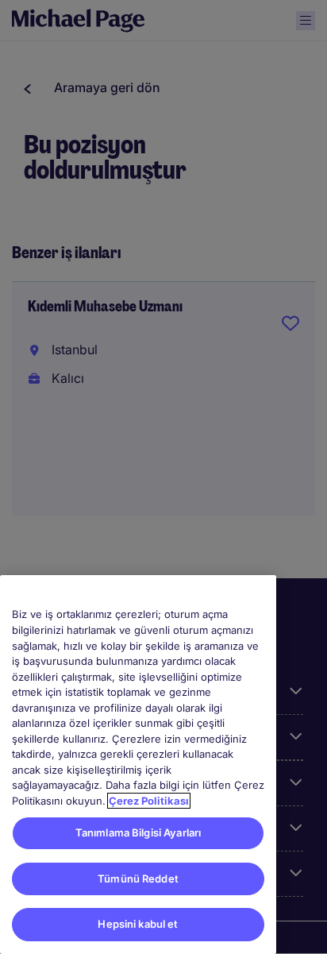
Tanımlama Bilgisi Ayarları (138, 832)
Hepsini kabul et (138, 923)
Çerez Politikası (149, 800)
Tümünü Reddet (138, 878)
